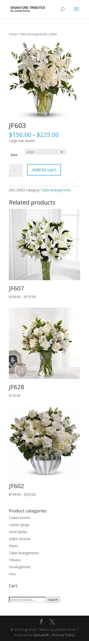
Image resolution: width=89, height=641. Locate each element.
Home (13, 34)
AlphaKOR (41, 635)
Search (53, 600)
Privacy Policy (63, 635)
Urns (12, 574)
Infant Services (20, 539)
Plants (13, 546)
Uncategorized (19, 567)
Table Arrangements (33, 34)
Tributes (15, 560)
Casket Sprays (19, 525)
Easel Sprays (18, 531)
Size (14, 155)
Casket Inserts (19, 518)
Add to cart (44, 170)
